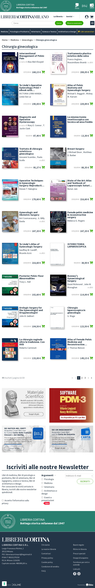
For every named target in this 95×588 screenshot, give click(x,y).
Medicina (4, 31)
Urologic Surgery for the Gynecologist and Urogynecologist (31, 310)
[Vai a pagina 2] (88, 378)
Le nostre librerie (48, 549)
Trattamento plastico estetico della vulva (79, 54)
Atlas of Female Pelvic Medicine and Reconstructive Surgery (79, 342)
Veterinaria (35, 31)
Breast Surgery (75, 148)
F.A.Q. (43, 571)
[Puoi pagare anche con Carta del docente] (71, 439)
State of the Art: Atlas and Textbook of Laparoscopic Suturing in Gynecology (79, 183)
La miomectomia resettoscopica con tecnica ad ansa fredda (80, 119)
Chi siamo (45, 545)
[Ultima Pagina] (91, 378)
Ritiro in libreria (80, 549)
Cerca (59, 23)
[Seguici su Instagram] (79, 573)
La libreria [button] (58, 16)
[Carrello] (91, 16)
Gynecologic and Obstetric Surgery (29, 213)
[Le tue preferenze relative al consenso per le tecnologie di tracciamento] (4, 583)
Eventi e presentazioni (47, 500)
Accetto (15, 502)
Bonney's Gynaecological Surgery (75, 278)
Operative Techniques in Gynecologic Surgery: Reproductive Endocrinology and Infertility (31, 183)
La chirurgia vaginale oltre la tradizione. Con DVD (32, 342)
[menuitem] (5, 39)
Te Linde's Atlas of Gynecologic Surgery (30, 245)
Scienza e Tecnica (49, 31)
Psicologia (49, 479)
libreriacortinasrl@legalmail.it (19, 554)
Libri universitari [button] (87, 31)
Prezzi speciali (79, 553)
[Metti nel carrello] (43, 72)
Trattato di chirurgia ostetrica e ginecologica (30, 151)
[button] (86, 16)
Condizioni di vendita (50, 566)
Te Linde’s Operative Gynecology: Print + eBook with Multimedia (30, 87)
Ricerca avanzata (74, 23)
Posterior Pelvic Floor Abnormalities (31, 277)
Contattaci (46, 553)
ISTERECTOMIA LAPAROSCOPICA (76, 245)
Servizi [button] (69, 16)
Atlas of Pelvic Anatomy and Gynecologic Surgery (78, 87)
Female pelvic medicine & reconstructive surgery (80, 215)
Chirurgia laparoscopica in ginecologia (76, 310)
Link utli (76, 569)
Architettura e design (49, 492)
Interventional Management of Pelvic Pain (31, 56)
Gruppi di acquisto (80, 558)
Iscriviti (85, 481)
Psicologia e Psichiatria (19, 31)
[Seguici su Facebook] (74, 573)
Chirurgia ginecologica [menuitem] (46, 39)
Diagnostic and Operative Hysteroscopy (27, 119)
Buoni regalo (78, 545)
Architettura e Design (67, 31)
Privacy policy (47, 558)
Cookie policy (47, 562)
